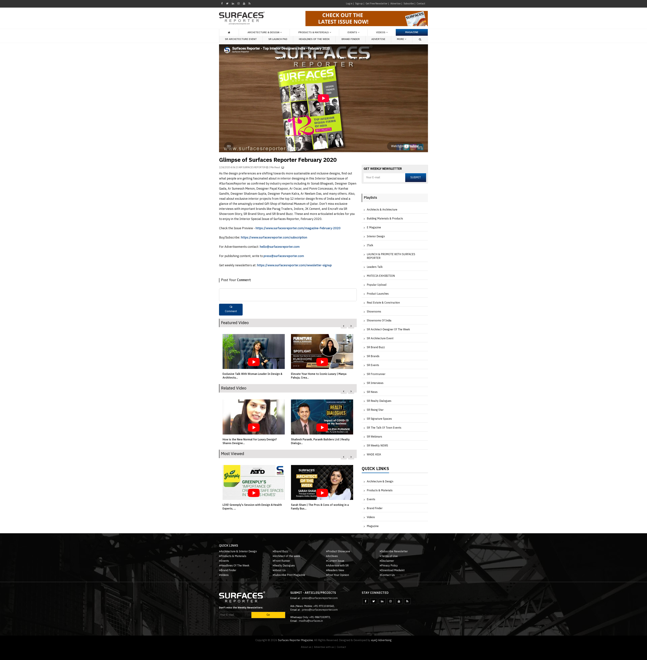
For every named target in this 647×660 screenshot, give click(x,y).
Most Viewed (232, 453)
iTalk (370, 245)
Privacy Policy (389, 565)
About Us (280, 570)
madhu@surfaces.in (311, 621)
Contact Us (388, 575)
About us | (307, 647)
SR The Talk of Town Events (384, 428)
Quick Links (375, 469)
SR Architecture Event (241, 39)
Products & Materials (380, 490)
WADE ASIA (374, 454)
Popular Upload (376, 285)
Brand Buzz (281, 551)
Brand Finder (351, 39)
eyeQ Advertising (381, 640)
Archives (333, 556)
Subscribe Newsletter (394, 551)
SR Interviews (375, 383)
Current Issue (336, 561)
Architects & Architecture (382, 209)
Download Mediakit (393, 570)
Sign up (359, 4)
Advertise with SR (338, 565)
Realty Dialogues (284, 565)
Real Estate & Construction (383, 303)
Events (371, 499)
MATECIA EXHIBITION (381, 276)
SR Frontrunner (376, 374)
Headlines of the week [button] (314, 39)
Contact (421, 4)
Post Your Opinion (338, 575)
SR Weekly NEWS (377, 445)
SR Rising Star (375, 410)
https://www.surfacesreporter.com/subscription (274, 237)
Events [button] (352, 32)
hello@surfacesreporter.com (280, 246)
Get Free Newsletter (377, 4)
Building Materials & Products (385, 218)
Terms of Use (389, 556)
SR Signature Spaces (379, 419)
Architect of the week (287, 556)
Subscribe (409, 4)
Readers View (336, 570)
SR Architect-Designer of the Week (388, 329)
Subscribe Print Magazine (289, 575)
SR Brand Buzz (376, 347)
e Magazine (374, 227)
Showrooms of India (379, 320)
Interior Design (376, 236)
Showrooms (374, 311)
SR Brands (373, 356)
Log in (349, 4)
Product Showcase (339, 551)
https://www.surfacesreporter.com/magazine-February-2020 (298, 228)
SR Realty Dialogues (379, 401)
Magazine (411, 32)
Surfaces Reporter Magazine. (295, 640)
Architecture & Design (380, 481)
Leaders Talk (375, 267)
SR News (372, 392)
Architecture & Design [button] (263, 32)
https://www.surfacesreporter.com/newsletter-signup (294, 265)
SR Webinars (374, 436)
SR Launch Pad (277, 39)
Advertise (395, 4)
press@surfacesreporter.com (284, 256)
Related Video (233, 388)
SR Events (373, 365)
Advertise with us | (324, 647)
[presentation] (344, 325)
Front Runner (282, 561)
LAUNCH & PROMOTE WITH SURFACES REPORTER (391, 256)
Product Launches (378, 294)
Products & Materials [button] (313, 32)
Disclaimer (387, 561)
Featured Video (235, 322)
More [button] (401, 39)
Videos (380, 32)
